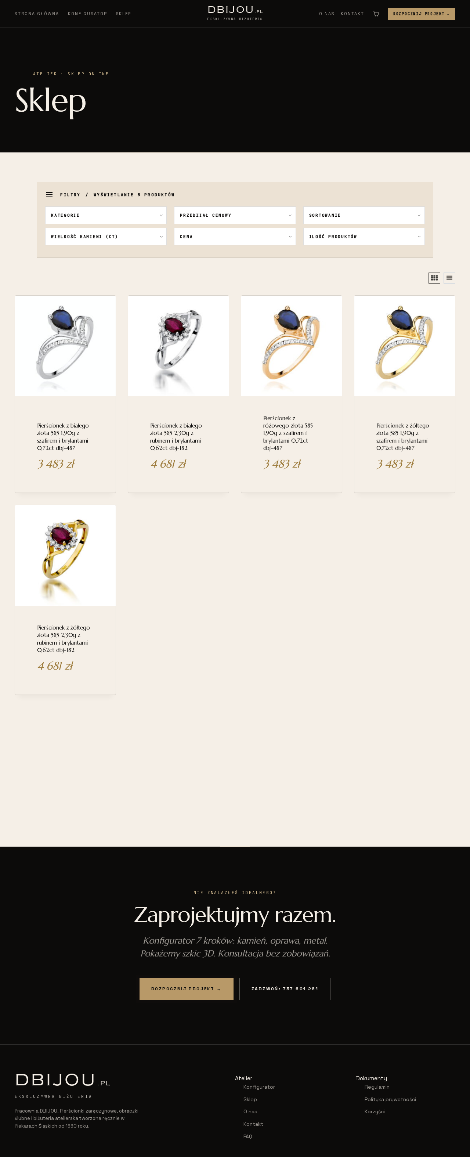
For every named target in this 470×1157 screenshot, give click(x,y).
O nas (327, 13)
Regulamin (377, 1087)
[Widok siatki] (434, 278)
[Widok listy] (449, 278)
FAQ (247, 1136)
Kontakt (352, 13)
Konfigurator (87, 13)
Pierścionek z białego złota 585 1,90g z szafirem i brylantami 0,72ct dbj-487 (63, 436)
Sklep (123, 13)
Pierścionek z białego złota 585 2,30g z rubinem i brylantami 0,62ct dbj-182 (176, 436)
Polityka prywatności (390, 1099)
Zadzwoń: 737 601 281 (285, 989)
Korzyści (375, 1111)
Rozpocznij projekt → (186, 989)
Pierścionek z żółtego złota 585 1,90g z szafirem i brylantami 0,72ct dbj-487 (402, 436)
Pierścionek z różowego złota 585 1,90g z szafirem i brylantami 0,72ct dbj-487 (288, 433)
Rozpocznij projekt (421, 13)
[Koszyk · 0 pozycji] (376, 13)
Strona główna (37, 13)
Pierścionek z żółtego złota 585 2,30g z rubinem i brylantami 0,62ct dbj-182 (63, 638)
